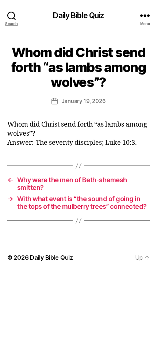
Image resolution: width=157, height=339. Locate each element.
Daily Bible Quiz (78, 15)
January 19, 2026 (83, 100)
